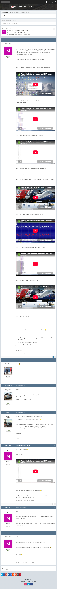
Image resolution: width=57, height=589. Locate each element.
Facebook (31, 584)
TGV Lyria (8, 360)
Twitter (28, 584)
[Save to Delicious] (11, 574)
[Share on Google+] (6, 574)
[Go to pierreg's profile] (8, 423)
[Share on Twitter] (2, 574)
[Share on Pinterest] (20, 574)
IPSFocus (31, 579)
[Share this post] (54, 40)
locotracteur (8, 385)
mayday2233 (11, 34)
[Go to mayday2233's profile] (4, 32)
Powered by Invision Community (28, 586)
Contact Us (34, 581)
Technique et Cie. (26, 34)
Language (23, 581)
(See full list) (28, 12)
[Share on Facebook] (4, 574)
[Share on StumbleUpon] (16, 574)
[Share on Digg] (9, 574)
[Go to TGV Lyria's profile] (8, 371)
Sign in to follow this (7, 28)
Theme (28, 581)
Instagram (25, 584)
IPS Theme (26, 579)
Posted (21, 40)
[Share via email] (18, 574)
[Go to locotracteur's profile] (8, 396)
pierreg (8, 412)
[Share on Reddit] (13, 574)
